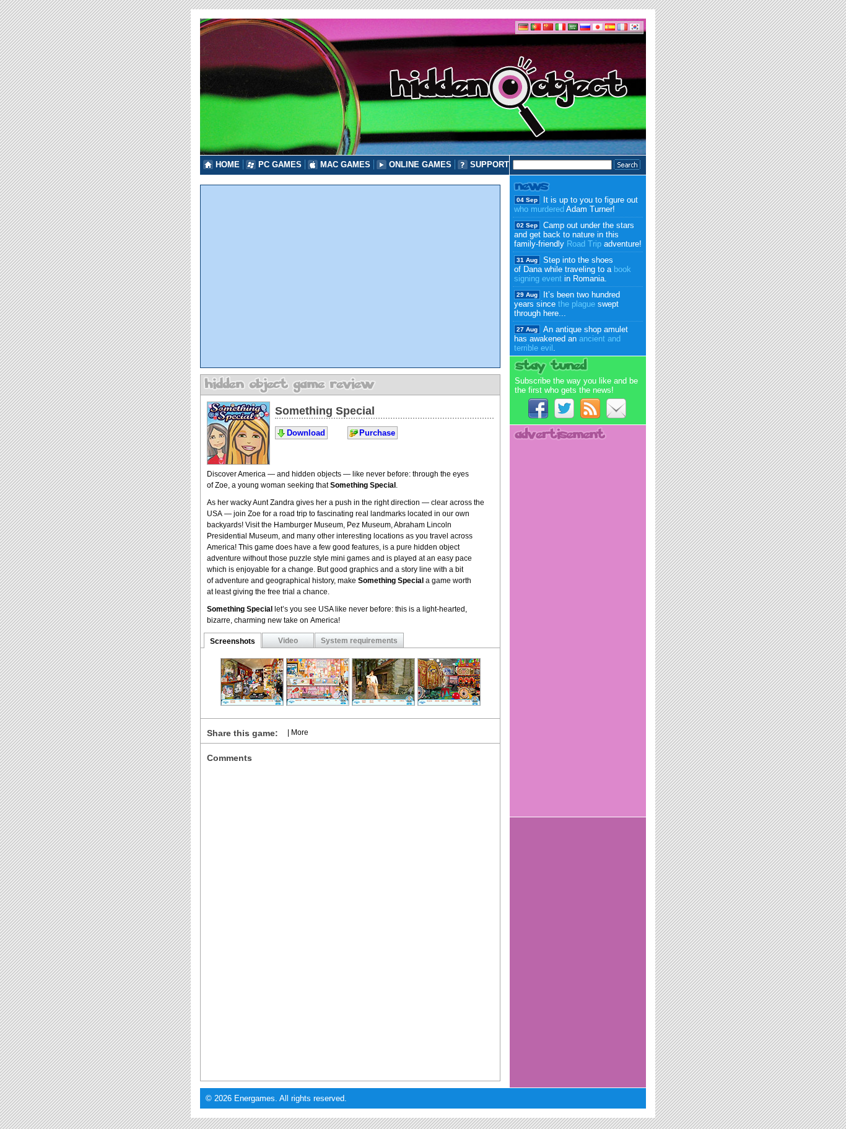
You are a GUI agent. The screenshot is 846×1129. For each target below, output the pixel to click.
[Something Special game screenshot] (252, 702)
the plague (576, 304)
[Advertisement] (350, 276)
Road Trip (584, 243)
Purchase (377, 432)
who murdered (539, 209)
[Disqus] (350, 918)
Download (306, 432)
